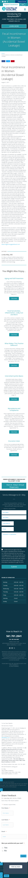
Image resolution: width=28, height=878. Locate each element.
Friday (4, 595)
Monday (5, 582)
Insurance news (14, 441)
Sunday (5, 601)
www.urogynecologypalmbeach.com (11, 244)
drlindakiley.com (6, 737)
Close (6, 876)
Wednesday (6, 588)
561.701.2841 (14, 636)
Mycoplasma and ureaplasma (14, 409)
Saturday (5, 598)
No (5, 850)
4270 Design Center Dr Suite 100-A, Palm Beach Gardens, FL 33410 (14, 644)
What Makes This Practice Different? (14, 344)
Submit (14, 567)
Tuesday (5, 585)
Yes (5, 848)
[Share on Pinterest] (13, 61)
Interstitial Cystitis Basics (14, 376)
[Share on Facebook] (3, 61)
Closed (15, 598)
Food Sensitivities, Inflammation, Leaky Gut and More (14, 313)
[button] (11, 4)
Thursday (5, 592)
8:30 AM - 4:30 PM (18, 582)
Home (3, 53)
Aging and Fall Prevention (14, 278)
